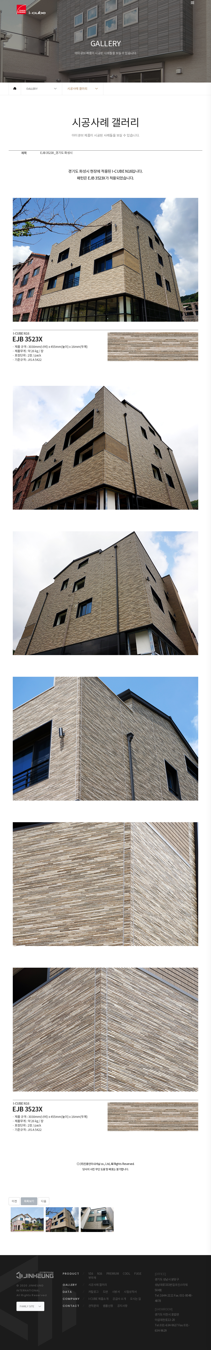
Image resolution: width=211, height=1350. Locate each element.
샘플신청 (108, 1306)
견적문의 (93, 1306)
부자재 (92, 1278)
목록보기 (29, 1201)
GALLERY (70, 1285)
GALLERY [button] (32, 88)
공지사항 (122, 1306)
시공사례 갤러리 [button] (77, 89)
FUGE (137, 1274)
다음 (43, 1201)
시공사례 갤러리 (97, 1285)
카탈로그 (93, 1292)
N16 (99, 1274)
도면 (105, 1292)
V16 (90, 1274)
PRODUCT (71, 1274)
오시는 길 (135, 1299)
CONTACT (71, 1306)
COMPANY (71, 1299)
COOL (126, 1274)
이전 (14, 1201)
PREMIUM (112, 1274)
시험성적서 (130, 1292)
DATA (67, 1292)
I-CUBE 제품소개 (98, 1299)
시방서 (116, 1292)
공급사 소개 (119, 1299)
